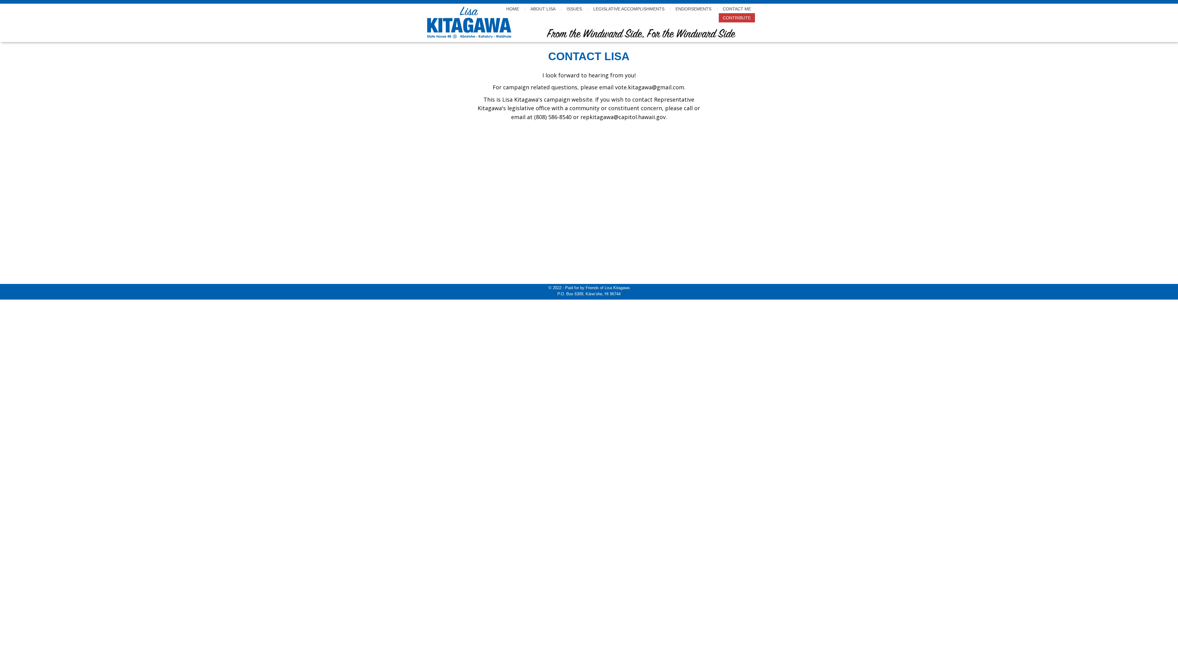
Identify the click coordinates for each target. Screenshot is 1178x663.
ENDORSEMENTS (693, 8)
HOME (512, 8)
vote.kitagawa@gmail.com (649, 87)
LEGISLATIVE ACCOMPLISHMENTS (628, 8)
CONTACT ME (737, 8)
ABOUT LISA (543, 8)
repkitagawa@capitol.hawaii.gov (623, 117)
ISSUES (574, 8)
